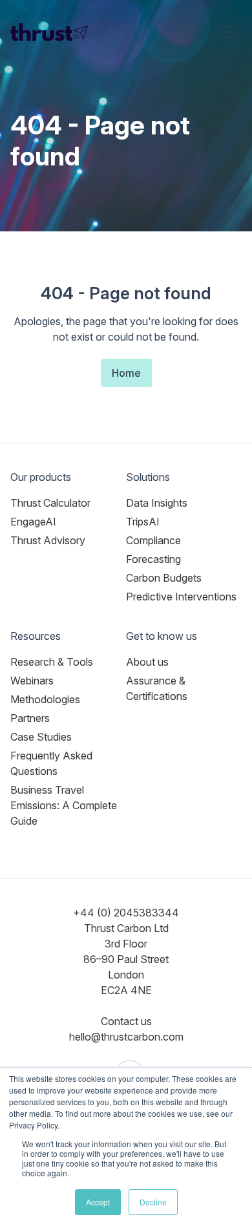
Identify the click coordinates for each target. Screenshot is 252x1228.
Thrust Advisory (47, 540)
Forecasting (153, 559)
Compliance (153, 540)
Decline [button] (153, 1201)
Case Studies (41, 736)
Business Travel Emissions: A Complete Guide (63, 805)
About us (147, 661)
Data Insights (156, 502)
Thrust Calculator (50, 502)
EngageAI (33, 521)
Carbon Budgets (164, 577)
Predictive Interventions (181, 596)
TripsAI (143, 521)
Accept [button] (98, 1201)
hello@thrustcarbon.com (126, 1036)
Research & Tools (51, 661)
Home (126, 372)
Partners (30, 718)
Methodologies (45, 699)
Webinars (32, 680)
